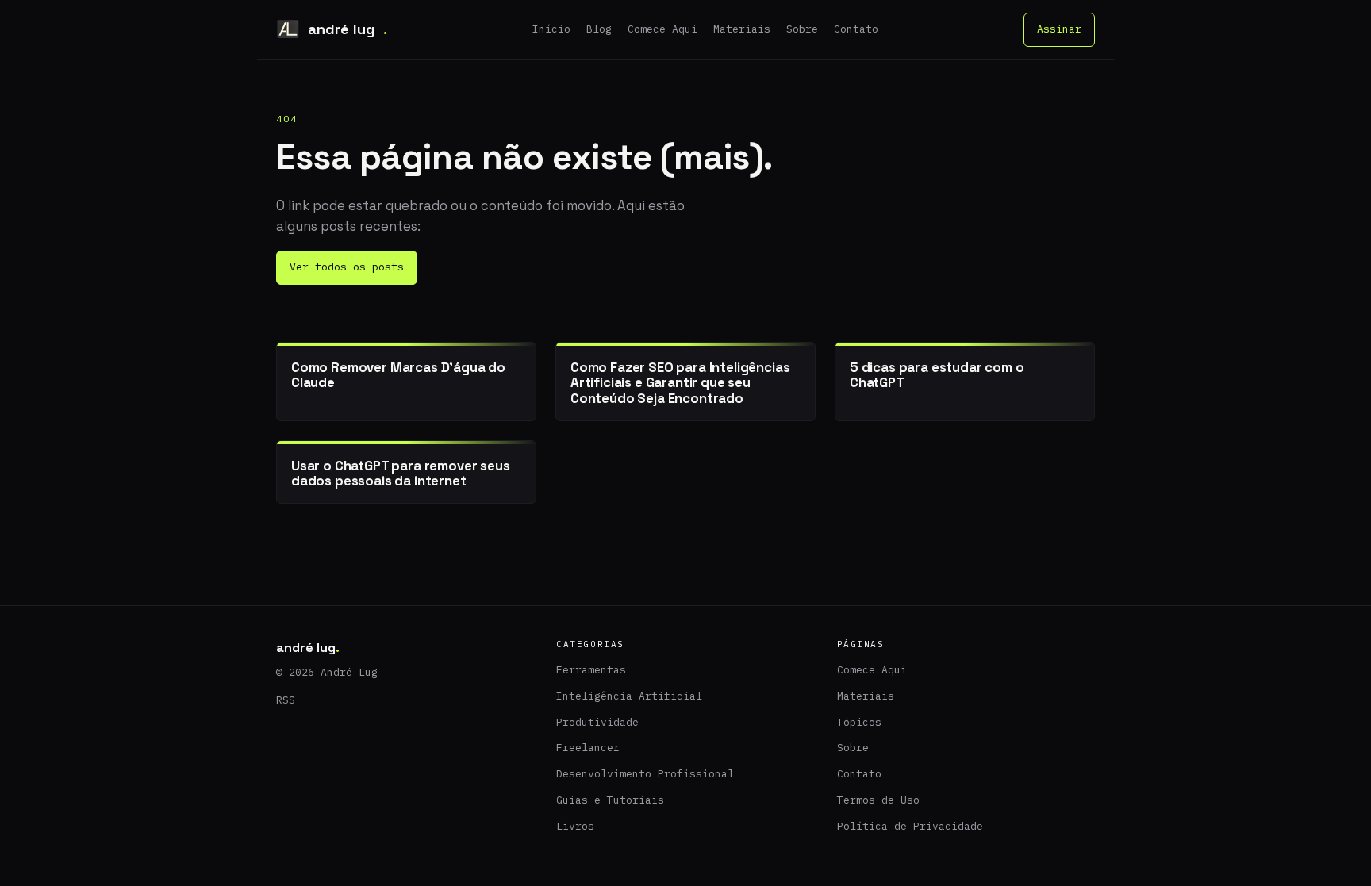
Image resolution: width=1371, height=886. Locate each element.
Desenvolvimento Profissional (645, 774)
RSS (285, 700)
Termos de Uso (878, 800)
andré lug (347, 29)
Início (551, 29)
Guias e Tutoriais (610, 800)
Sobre (802, 29)
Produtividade (597, 722)
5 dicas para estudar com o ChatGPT (937, 375)
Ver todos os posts (347, 267)
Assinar (1059, 29)
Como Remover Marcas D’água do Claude (398, 375)
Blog (599, 29)
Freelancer (588, 747)
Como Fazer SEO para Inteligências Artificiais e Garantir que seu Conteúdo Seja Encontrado (679, 383)
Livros (575, 826)
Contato (856, 29)
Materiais (741, 29)
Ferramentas (591, 670)
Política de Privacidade (910, 826)
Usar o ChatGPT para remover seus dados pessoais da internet (400, 473)
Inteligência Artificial (629, 696)
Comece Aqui (662, 29)
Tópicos (859, 722)
